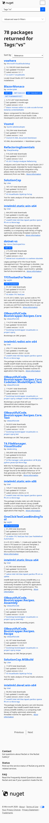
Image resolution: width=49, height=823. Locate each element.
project (7, 332)
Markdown (32, 138)
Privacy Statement (30, 809)
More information (33, 174)
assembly (19, 619)
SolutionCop (12, 180)
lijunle (9, 127)
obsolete (39, 258)
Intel (9, 209)
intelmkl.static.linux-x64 (21, 560)
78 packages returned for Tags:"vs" (18, 38)
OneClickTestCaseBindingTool (23, 517)
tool (13, 258)
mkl (18, 220)
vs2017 (11, 74)
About (22, 806)
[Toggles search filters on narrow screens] (42, 19)
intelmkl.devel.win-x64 (20, 685)
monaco (15, 107)
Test (26, 536)
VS (13, 138)
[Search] (42, 9)
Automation (9, 539)
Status (6, 762)
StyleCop (22, 194)
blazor (8, 107)
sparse (39, 220)
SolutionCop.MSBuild (18, 659)
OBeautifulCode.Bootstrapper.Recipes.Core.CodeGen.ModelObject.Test (23, 379)
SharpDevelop (12, 150)
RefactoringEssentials (19, 147)
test (40, 398)
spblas (6, 576)
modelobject (34, 398)
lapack (26, 220)
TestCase (20, 294)
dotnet (9, 258)
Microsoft (11, 63)
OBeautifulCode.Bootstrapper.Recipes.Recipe (19, 631)
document (23, 138)
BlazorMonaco (14, 86)
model (25, 398)
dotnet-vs (10, 241)
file (9, 460)
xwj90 (9, 280)
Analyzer (23, 161)
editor (21, 107)
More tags (16, 222)
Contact (6, 751)
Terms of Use (32, 806)
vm (7, 222)
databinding (12, 449)
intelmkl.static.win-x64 (20, 206)
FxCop (29, 194)
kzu (23, 244)
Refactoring (31, 161)
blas (22, 220)
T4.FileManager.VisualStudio (15, 444)
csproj (12, 332)
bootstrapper (20, 330)
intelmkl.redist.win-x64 (20, 341)
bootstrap (10, 330)
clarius (10, 244)
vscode (34, 107)
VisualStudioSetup (22, 63)
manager (15, 460)
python (7, 462)
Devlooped (17, 244)
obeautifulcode (13, 319)
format (40, 107)
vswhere (10, 60)
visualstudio (20, 74)
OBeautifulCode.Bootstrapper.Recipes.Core (23, 314)
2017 (11, 161)
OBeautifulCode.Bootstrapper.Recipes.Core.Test (23, 415)
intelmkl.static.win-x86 (20, 481)
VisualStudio (14, 194)
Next (30, 732)
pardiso (33, 220)
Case (30, 536)
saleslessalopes (18, 127)
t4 (7, 460)
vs (7, 74)
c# (34, 460)
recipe (18, 650)
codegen (19, 398)
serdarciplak (12, 89)
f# (36, 460)
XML (16, 138)
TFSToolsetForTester (18, 277)
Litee (9, 183)
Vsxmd (9, 124)
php (39, 460)
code (28, 107)
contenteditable (17, 110)
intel (13, 574)
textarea (7, 110)
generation (28, 460)
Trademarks (7, 812)
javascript (14, 462)
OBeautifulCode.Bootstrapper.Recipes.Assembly (19, 600)
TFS (15, 294)
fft (5, 222)
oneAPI (9, 220)
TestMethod (37, 536)
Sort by (7, 55)
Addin (11, 294)
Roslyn (16, 161)
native (8, 574)
